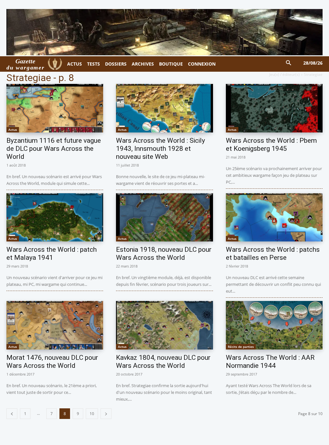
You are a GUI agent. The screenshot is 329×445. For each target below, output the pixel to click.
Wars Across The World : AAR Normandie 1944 (270, 361)
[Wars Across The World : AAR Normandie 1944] (274, 325)
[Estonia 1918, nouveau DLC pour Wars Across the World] (164, 217)
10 (92, 413)
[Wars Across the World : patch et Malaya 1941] (54, 217)
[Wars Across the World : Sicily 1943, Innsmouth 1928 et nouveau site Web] (164, 108)
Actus (12, 129)
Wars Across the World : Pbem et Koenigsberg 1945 (271, 144)
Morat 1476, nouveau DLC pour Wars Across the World (52, 361)
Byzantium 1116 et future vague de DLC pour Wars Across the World (53, 148)
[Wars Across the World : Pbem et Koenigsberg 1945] (274, 108)
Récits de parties (241, 346)
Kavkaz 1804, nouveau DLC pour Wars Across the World (163, 361)
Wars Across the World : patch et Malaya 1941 (51, 253)
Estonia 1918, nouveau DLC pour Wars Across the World (163, 253)
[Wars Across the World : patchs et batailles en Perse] (274, 217)
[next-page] (106, 413)
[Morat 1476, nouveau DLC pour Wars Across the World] (54, 325)
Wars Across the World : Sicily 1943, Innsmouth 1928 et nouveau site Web (160, 148)
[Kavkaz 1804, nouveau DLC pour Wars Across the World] (164, 325)
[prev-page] (11, 413)
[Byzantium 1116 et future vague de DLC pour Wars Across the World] (54, 108)
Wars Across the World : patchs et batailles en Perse (273, 253)
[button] (289, 63)
